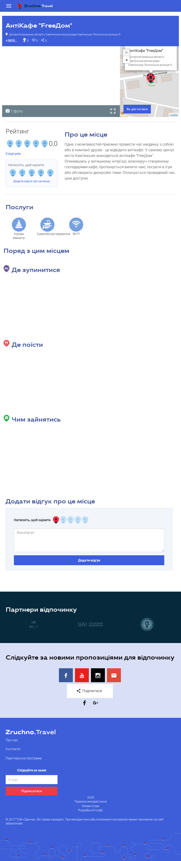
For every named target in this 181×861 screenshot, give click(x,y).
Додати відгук (89, 560)
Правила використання (90, 801)
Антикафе (14, 51)
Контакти (13, 749)
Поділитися (91, 690)
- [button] (126, 59)
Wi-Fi (76, 233)
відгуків (13, 153)
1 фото (16, 111)
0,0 (53, 143)
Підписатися (31, 791)
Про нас (12, 740)
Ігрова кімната (19, 235)
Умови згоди (90, 806)
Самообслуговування (49, 233)
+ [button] (126, 52)
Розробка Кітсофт (90, 810)
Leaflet (174, 115)
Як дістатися (137, 109)
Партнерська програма (24, 758)
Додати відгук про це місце (31, 181)
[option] (61, 81)
